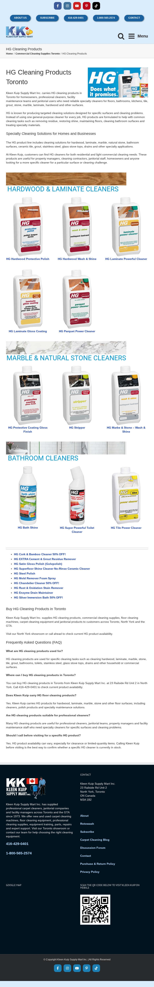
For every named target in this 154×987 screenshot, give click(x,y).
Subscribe (87, 831)
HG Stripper (77, 427)
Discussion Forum (92, 847)
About (84, 815)
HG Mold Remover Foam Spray (35, 578)
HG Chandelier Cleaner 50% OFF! (36, 583)
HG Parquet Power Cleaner (77, 331)
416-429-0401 (17, 844)
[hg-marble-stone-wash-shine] (126, 366)
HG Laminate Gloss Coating (28, 331)
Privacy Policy (89, 871)
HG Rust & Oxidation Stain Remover (38, 587)
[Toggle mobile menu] (138, 35)
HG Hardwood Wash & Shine (77, 258)
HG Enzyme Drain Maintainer (33, 592)
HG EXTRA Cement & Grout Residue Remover (45, 559)
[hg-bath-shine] (27, 467)
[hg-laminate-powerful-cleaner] (126, 198)
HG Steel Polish (24, 573)
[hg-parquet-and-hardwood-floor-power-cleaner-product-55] (77, 270)
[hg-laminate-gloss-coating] (28, 270)
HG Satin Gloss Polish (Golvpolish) (38, 563)
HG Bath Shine (28, 527)
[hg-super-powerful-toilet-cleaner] (77, 467)
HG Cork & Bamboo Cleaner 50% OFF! (40, 554)
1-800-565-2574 (19, 853)
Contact (85, 855)
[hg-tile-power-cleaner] (126, 467)
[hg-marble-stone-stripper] (77, 366)
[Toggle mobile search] (121, 35)
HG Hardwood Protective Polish (27, 258)
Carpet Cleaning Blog (94, 839)
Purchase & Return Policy (97, 863)
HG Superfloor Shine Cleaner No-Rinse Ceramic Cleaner (52, 568)
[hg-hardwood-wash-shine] (77, 198)
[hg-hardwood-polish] (28, 198)
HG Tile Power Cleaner (126, 527)
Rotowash (87, 823)
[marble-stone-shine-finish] (28, 366)
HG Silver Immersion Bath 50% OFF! (38, 597)
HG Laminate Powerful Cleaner (126, 258)
